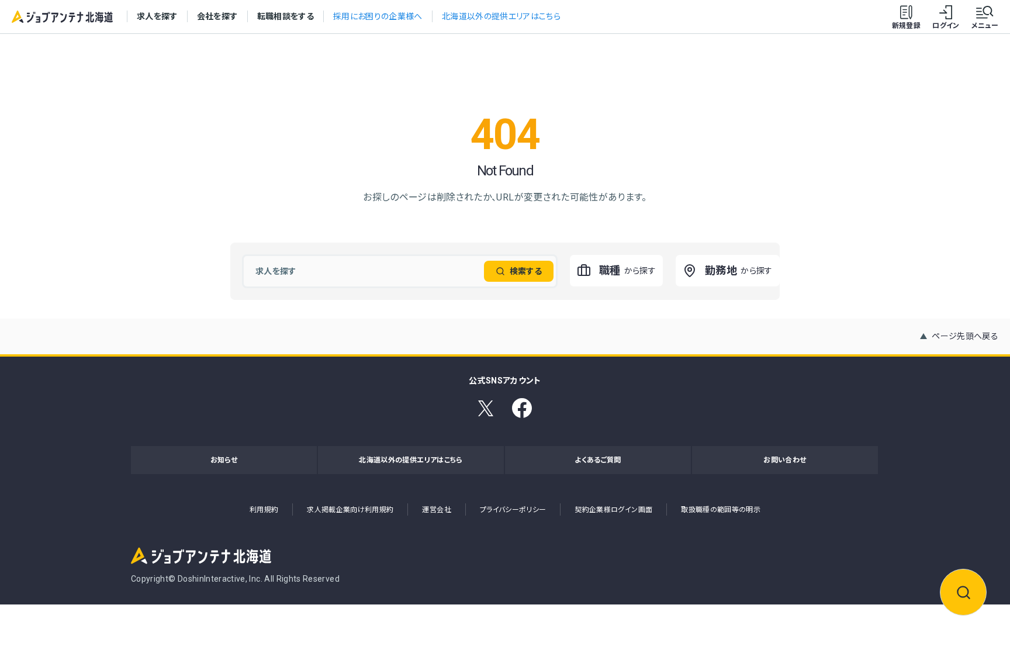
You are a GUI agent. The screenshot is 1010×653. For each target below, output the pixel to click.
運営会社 (436, 510)
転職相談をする (285, 16)
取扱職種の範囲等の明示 (720, 510)
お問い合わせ (784, 460)
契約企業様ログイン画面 (613, 510)
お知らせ (223, 460)
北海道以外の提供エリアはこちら (501, 16)
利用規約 (264, 510)
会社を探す (217, 16)
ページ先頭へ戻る (965, 336)
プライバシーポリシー (513, 510)
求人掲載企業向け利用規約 (350, 510)
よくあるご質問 (598, 460)
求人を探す (157, 16)
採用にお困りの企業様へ (378, 16)
